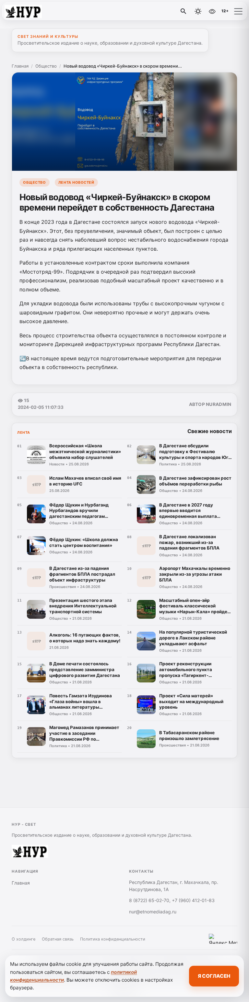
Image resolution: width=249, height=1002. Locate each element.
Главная (20, 66)
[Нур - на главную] (32, 11)
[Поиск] (183, 11)
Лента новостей (76, 182)
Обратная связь (58, 939)
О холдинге (23, 939)
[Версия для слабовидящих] (212, 11)
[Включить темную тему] (198, 11)
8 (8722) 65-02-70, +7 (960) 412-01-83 (172, 900)
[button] (238, 11)
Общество (46, 66)
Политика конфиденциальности (112, 939)
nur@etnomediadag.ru (152, 911)
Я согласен (214, 976)
